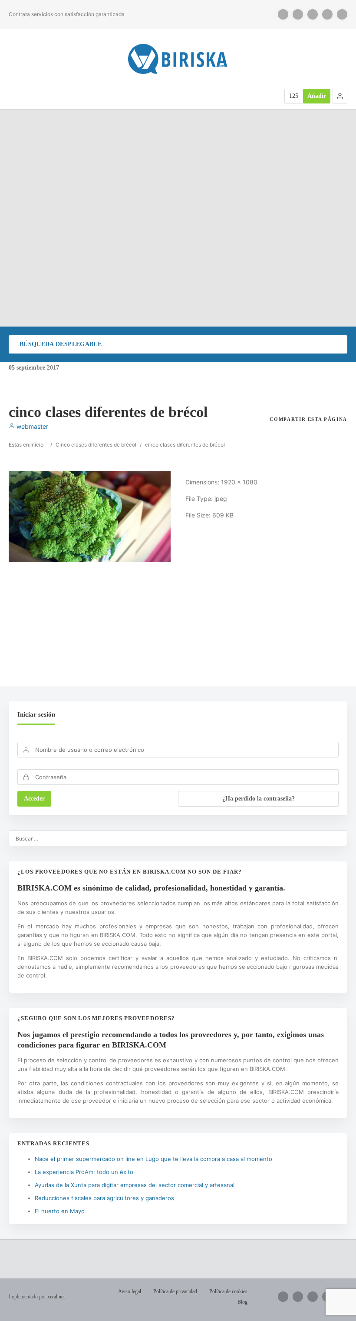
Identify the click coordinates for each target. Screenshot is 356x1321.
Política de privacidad (175, 1291)
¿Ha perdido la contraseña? (258, 798)
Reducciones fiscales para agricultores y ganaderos (104, 1197)
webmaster (31, 426)
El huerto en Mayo (60, 1211)
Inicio (36, 444)
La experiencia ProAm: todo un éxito (84, 1171)
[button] (340, 96)
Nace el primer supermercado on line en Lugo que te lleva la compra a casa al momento (153, 1158)
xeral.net (56, 1297)
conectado (99, 633)
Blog (242, 1302)
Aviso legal (129, 1291)
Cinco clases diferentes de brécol (96, 444)
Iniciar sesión (36, 714)
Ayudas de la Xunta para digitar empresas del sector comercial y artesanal (134, 1184)
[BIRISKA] (178, 59)
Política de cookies (228, 1291)
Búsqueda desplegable (61, 344)
